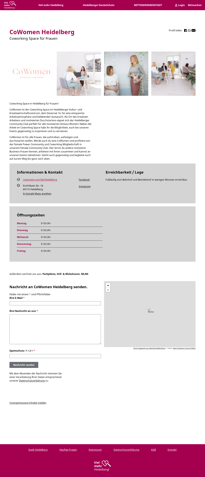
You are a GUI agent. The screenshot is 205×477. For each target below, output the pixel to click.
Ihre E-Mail (17, 298)
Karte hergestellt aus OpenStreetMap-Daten (149, 348)
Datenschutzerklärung (32, 380)
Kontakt (172, 449)
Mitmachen (195, 5)
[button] (151, 312)
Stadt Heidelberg (38, 449)
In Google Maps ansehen (37, 193)
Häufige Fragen (68, 449)
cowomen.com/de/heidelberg (40, 179)
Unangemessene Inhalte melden (27, 402)
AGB (153, 449)
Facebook (81, 180)
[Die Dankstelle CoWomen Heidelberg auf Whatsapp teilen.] (189, 30)
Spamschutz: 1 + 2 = (22, 350)
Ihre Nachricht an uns (23, 311)
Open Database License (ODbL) (184, 348)
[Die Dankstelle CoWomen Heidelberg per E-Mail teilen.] (193, 30)
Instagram (81, 186)
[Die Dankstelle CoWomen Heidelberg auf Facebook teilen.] (185, 30)
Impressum (95, 449)
